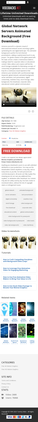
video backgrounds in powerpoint (14, 221)
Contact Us (5, 387)
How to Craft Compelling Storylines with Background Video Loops (17, 260)
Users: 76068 (11, 397)
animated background (26, 190)
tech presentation (27, 195)
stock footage (10, 203)
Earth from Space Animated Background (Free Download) (14, 341)
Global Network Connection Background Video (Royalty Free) (6, 341)
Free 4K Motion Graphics (10, 366)
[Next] (33, 111)
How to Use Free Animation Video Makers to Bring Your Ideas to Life (17, 278)
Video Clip (5, 145)
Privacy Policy (6, 384)
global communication (27, 212)
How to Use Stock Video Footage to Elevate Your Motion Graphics (17, 287)
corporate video (27, 208)
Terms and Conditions (9, 380)
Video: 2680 (10, 394)
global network (9, 190)
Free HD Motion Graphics (17, 131)
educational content (10, 212)
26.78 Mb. (19, 145)
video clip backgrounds (12, 225)
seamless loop (27, 199)
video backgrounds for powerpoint (19, 216)
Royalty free (15, 138)
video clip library (28, 225)
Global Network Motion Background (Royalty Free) (14, 320)
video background (26, 203)
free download (10, 208)
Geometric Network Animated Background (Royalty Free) (23, 341)
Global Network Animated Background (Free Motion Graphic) (6, 320)
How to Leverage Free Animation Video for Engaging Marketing (16, 269)
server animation (10, 195)
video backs (30, 221)
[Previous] (29, 111)
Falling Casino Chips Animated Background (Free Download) (32, 341)
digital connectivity (11, 199)
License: (4, 138)
